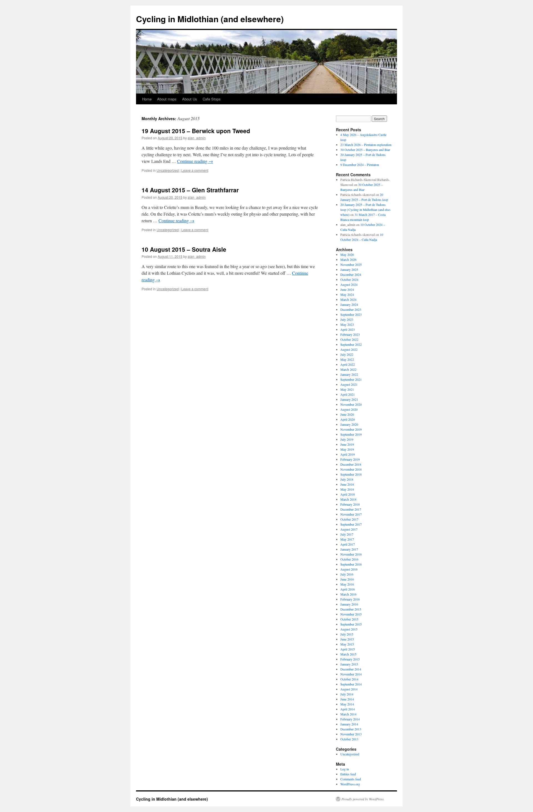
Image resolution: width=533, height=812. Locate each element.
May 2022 (347, 359)
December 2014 (350, 669)
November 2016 (351, 554)
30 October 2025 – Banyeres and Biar (365, 149)
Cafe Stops (212, 99)
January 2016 (349, 604)
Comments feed (350, 779)
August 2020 (349, 409)
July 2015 (346, 634)
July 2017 (346, 534)
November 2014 (351, 674)
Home (147, 99)
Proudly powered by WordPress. (362, 799)
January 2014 (349, 724)
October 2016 (349, 559)
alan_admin (197, 137)
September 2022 (351, 344)
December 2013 (350, 729)
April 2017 (347, 544)
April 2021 (347, 394)
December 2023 (350, 309)
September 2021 (351, 379)
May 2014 (347, 704)
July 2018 (346, 479)
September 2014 (351, 684)
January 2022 (349, 374)
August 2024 (349, 284)
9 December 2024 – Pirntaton (359, 164)
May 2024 (347, 294)
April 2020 (347, 419)
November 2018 (351, 469)
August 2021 (349, 384)
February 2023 (350, 334)
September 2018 (351, 474)
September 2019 (351, 434)
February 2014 (350, 719)
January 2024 (349, 304)
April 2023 (347, 329)
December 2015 (350, 609)
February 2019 (350, 459)
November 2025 (351, 264)
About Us (189, 99)
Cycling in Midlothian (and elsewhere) (210, 19)
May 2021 (347, 389)
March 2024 (348, 299)
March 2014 (348, 714)
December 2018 (350, 464)
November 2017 (351, 514)
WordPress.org (350, 784)
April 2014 (347, 709)
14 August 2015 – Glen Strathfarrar (190, 190)
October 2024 (349, 279)
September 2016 (351, 564)
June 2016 (347, 579)
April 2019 (347, 454)
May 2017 (347, 539)
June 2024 (347, 289)
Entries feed (348, 774)
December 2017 (350, 509)
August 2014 (349, 689)
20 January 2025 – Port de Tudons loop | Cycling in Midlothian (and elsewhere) (365, 209)
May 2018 (347, 489)
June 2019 (347, 444)
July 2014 (346, 694)
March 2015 (348, 654)
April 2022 (347, 364)
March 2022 (348, 369)
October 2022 (349, 339)
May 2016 (347, 584)
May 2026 (347, 254)
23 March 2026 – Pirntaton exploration (365, 144)
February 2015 (350, 659)
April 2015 (347, 649)
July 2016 (346, 574)
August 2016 (349, 569)
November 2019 (351, 429)
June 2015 (347, 639)
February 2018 (350, 504)
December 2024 (350, 274)
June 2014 (347, 699)
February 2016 (350, 599)
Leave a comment (194, 170)
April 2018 (347, 494)
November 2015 (351, 614)
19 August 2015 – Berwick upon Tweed (196, 131)
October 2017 (349, 519)
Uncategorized (168, 170)
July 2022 (346, 354)
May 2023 (347, 324)
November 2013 (351, 734)
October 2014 (349, 679)
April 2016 (347, 589)
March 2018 (348, 499)
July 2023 (346, 319)
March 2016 (348, 594)
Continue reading (195, 161)
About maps (167, 99)
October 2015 (349, 619)
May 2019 (347, 449)
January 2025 (349, 269)
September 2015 (351, 624)
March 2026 (348, 259)
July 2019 (346, 439)
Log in (344, 769)
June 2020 (347, 414)
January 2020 (349, 424)
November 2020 (351, 404)
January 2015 (349, 664)
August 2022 (349, 349)
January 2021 (349, 399)
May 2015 (347, 644)
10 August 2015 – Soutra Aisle (184, 249)
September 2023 (351, 314)
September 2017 (351, 524)
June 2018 (347, 484)
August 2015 (349, 629)
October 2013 (349, 739)
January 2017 (349, 549)
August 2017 (349, 529)
